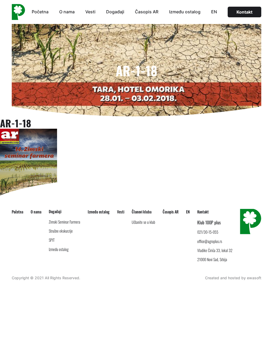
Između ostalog (184, 11)
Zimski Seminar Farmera (64, 222)
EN (214, 11)
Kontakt (244, 12)
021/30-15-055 (207, 232)
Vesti (90, 11)
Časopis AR (146, 11)
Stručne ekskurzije (61, 231)
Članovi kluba (141, 212)
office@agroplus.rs (209, 241)
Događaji (115, 11)
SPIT (52, 240)
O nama (67, 11)
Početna (40, 11)
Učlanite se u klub (143, 222)
